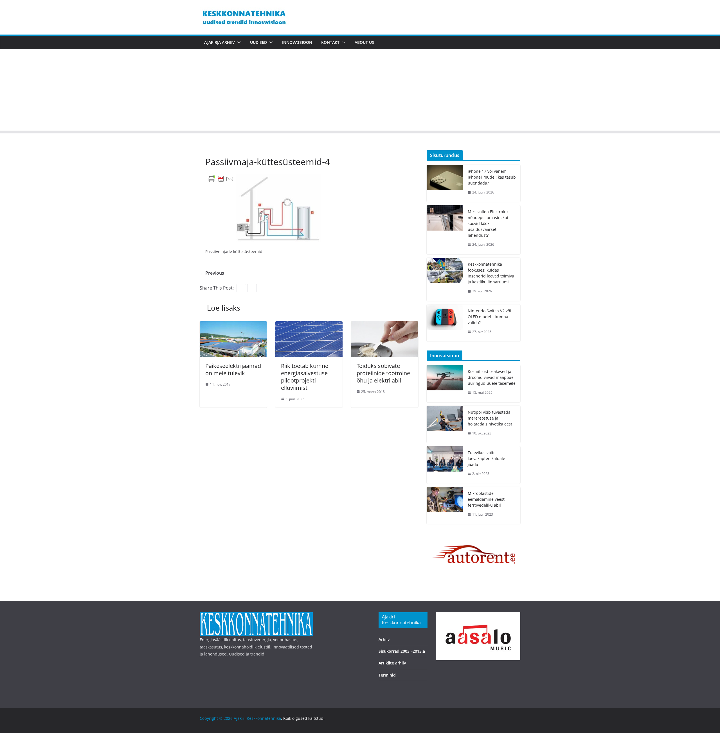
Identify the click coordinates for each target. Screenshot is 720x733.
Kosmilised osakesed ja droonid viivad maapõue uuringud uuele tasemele (492, 377)
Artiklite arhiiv (392, 663)
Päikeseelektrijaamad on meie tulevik (233, 369)
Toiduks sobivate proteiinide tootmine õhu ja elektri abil (383, 373)
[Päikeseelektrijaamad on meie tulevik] (233, 325)
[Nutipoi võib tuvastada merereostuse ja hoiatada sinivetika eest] (445, 424)
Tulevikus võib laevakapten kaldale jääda (486, 458)
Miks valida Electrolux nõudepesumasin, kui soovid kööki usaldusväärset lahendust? (488, 223)
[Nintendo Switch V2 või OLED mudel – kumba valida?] (445, 323)
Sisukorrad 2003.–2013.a (402, 651)
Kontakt (330, 42)
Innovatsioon (297, 42)
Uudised (258, 42)
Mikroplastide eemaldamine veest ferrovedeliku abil (486, 499)
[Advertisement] (360, 91)
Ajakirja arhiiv (219, 42)
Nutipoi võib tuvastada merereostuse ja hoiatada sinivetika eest (490, 418)
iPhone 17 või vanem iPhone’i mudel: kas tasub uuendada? (492, 177)
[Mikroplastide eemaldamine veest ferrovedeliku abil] (445, 505)
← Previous (212, 273)
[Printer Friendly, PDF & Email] (220, 178)
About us (364, 42)
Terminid (387, 675)
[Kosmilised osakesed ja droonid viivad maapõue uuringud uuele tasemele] (445, 383)
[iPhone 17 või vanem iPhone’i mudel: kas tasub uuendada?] (445, 183)
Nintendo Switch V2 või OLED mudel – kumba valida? (489, 316)
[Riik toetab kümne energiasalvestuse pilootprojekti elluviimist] (309, 325)
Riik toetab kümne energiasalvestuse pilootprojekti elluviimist (304, 376)
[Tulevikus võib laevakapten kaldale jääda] (445, 465)
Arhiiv (384, 639)
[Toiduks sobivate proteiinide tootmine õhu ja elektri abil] (384, 325)
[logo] (256, 615)
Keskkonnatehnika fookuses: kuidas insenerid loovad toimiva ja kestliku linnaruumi (491, 272)
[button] (238, 42)
